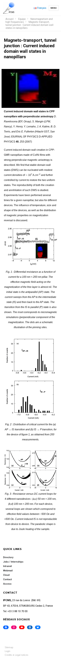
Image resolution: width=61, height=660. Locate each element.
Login (7, 651)
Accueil (9, 18)
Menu (54, 8)
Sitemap (9, 647)
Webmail (8, 570)
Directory (8, 557)
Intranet (7, 566)
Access (7, 583)
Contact (7, 579)
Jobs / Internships (13, 561)
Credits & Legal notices (16, 655)
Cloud (6, 575)
